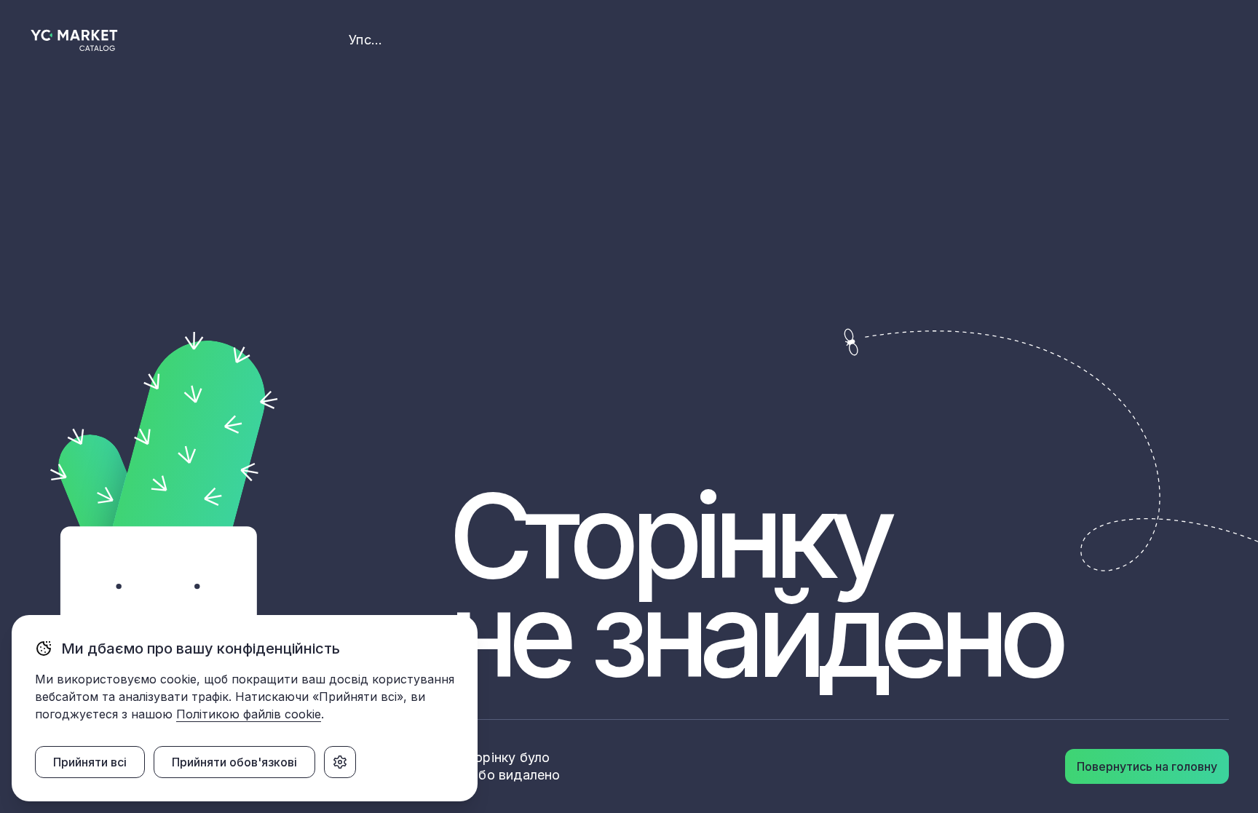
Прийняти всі (90, 762)
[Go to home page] (74, 40)
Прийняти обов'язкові (234, 762)
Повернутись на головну (1147, 766)
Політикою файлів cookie (248, 714)
